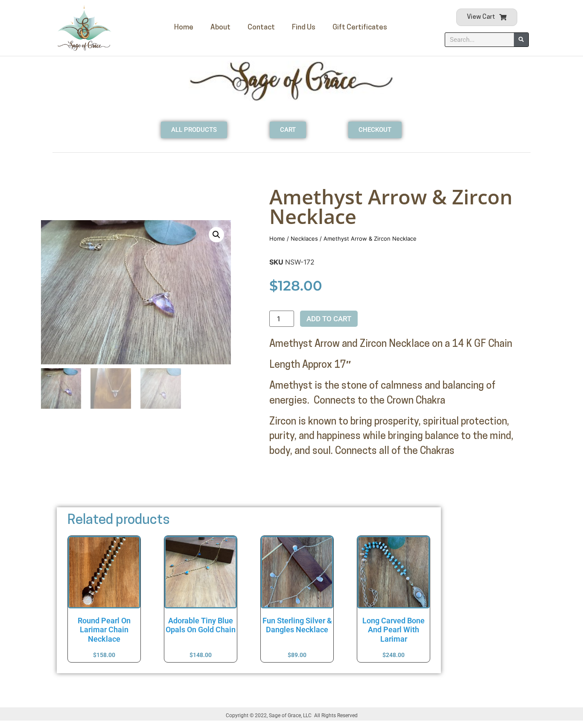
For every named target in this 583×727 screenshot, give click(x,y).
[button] (216, 234)
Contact (261, 27)
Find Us (303, 27)
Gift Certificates (359, 27)
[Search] (521, 40)
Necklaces (304, 238)
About (220, 27)
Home (183, 27)
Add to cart (328, 318)
